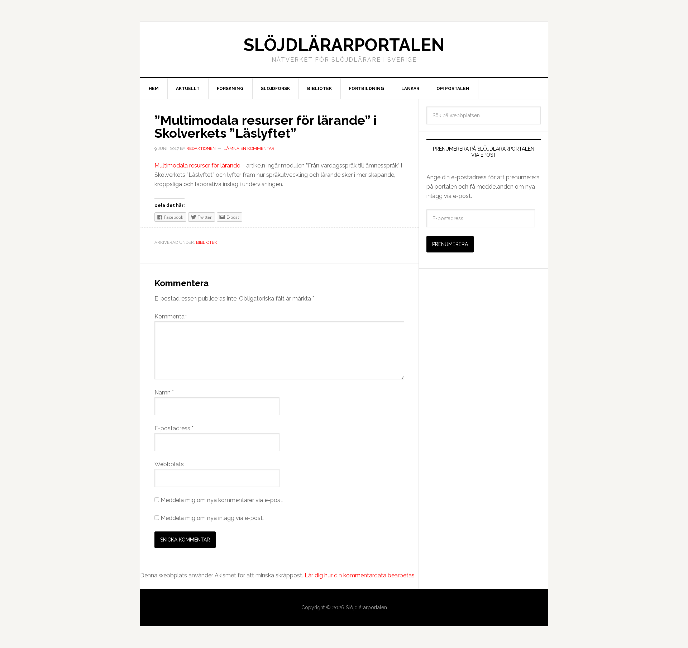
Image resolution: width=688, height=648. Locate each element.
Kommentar (170, 316)
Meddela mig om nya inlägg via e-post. (212, 518)
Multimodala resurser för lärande (197, 165)
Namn (164, 392)
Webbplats (169, 464)
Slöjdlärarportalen (344, 45)
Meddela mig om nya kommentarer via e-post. (222, 500)
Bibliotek (206, 242)
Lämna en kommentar (249, 148)
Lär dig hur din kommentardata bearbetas (360, 575)
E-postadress (174, 428)
